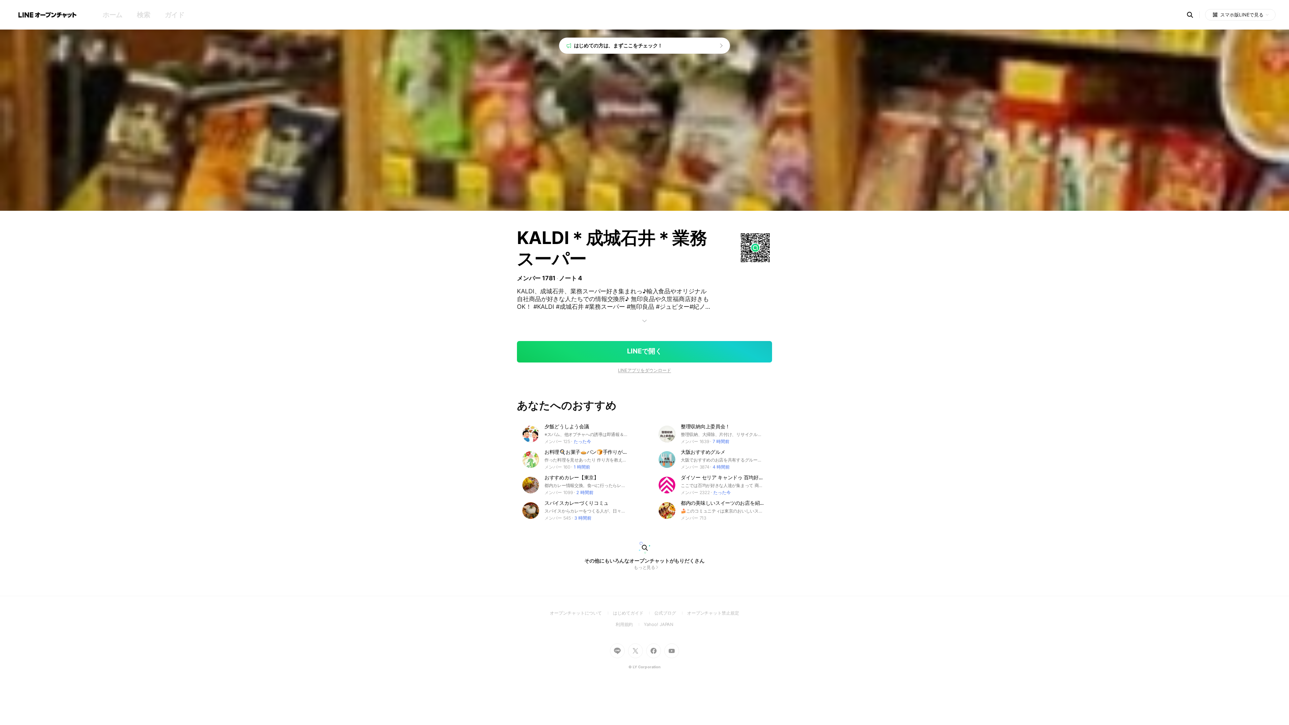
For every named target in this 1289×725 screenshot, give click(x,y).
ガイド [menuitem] (175, 15)
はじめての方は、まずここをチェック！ (618, 45)
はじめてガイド (633, 613)
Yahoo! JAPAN (658, 624)
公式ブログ (670, 613)
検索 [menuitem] (143, 15)
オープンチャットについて (581, 613)
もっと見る (645, 567)
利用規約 (630, 624)
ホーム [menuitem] (113, 15)
